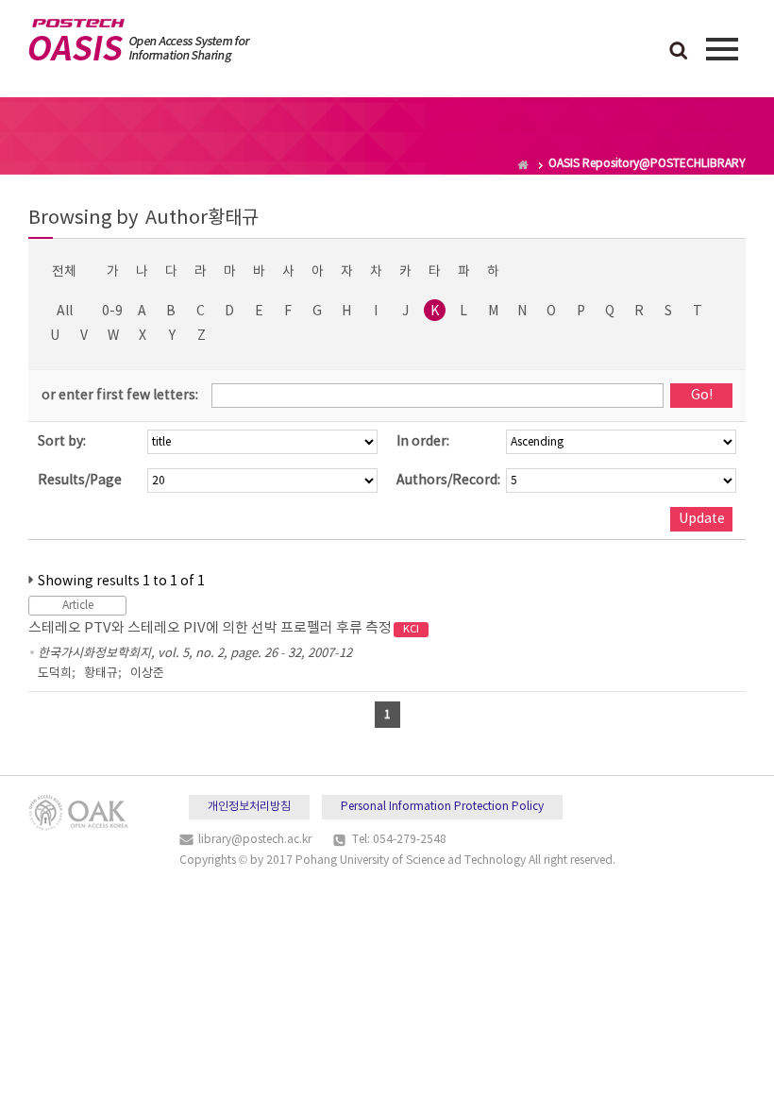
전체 (64, 271)
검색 (679, 52)
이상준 (147, 674)
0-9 (112, 311)
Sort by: (62, 441)
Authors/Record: (448, 480)
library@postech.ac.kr (254, 840)
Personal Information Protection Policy (442, 807)
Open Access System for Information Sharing (139, 40)
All (65, 311)
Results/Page (80, 480)
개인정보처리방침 (249, 807)
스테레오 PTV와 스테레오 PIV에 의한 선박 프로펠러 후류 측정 (223, 628)
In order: (422, 441)
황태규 (101, 674)
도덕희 (55, 674)
